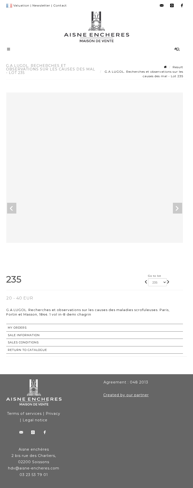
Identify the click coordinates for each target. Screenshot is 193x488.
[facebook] (182, 5)
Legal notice (35, 420)
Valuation (21, 5)
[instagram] (172, 5)
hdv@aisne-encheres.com (33, 468)
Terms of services (24, 413)
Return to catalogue (27, 350)
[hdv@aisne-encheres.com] (162, 5)
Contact (60, 5)
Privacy (53, 413)
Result (178, 67)
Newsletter (41, 5)
